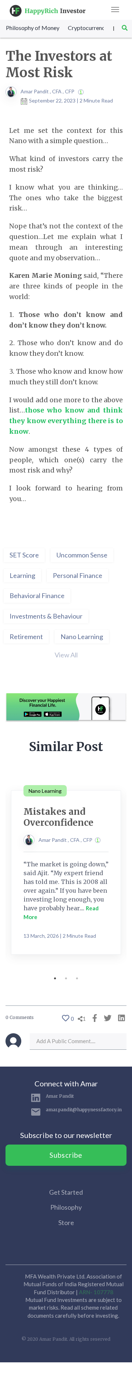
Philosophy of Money (32, 27)
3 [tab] (77, 978)
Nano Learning (81, 636)
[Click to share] (93, 1017)
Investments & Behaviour (46, 616)
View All (66, 655)
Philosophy (66, 1207)
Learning (22, 575)
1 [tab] (55, 978)
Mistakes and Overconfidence (58, 817)
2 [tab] (66, 978)
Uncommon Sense (81, 555)
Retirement (26, 636)
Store (66, 1222)
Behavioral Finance (37, 595)
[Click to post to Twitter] (105, 1017)
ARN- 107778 (96, 1292)
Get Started (66, 1192)
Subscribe (66, 1155)
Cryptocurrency (88, 27)
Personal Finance (77, 575)
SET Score (24, 555)
